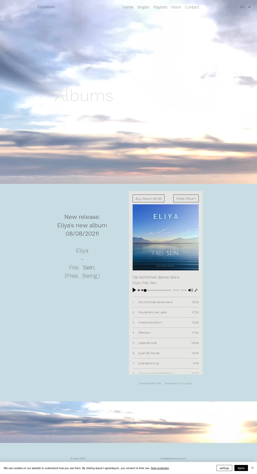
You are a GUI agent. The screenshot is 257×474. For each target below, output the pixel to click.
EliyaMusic (47, 7)
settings (224, 468)
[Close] (252, 468)
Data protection (160, 468)
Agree (241, 468)
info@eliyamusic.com (173, 458)
